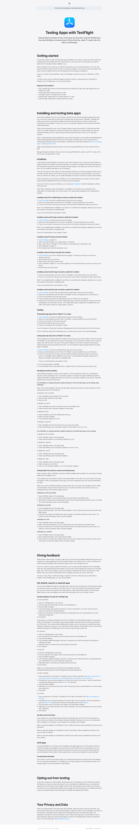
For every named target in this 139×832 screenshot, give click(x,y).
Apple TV (39, 144)
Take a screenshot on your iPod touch (81, 678)
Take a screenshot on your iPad (56, 678)
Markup (64, 682)
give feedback (76, 184)
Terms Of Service (89, 828)
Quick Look (47, 702)
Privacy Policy (98, 828)
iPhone (92, 141)
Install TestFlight (44, 200)
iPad (96, 141)
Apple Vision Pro (51, 144)
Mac (100, 141)
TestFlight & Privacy (63, 819)
